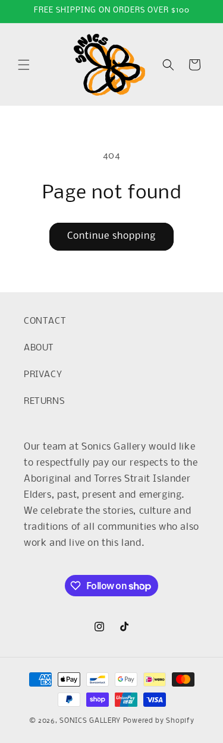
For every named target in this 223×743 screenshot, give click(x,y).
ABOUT (39, 348)
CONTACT (45, 321)
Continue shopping (111, 236)
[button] (24, 65)
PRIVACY (43, 375)
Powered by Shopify (158, 721)
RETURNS (44, 401)
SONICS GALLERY (90, 721)
